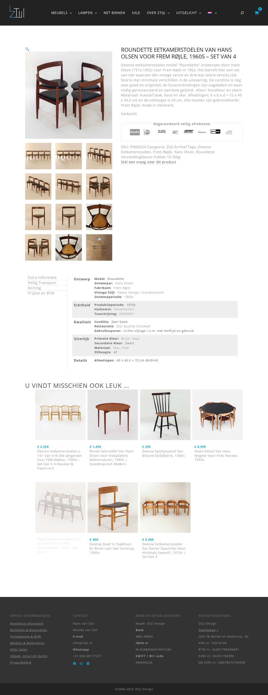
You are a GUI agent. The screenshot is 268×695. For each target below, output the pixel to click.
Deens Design (128, 292)
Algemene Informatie (27, 623)
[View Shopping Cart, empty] (257, 13)
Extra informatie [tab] (42, 277)
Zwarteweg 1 (208, 630)
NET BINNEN (114, 12)
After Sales (18, 649)
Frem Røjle (162, 152)
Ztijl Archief (176, 147)
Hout (136, 338)
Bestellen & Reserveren (28, 630)
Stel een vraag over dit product (148, 162)
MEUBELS (59, 12)
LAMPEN (85, 12)
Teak (125, 348)
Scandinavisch (152, 292)
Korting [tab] (34, 288)
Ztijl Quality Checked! (133, 326)
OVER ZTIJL (156, 12)
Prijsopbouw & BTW (25, 636)
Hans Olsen (184, 152)
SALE (136, 12)
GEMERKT (126, 314)
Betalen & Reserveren (27, 643)
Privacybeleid (20, 662)
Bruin (125, 338)
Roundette (205, 152)
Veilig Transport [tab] (42, 282)
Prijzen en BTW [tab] (41, 293)
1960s (129, 297)
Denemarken (124, 309)
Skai (116, 348)
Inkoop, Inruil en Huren (29, 656)
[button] (70, 13)
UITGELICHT (186, 12)
